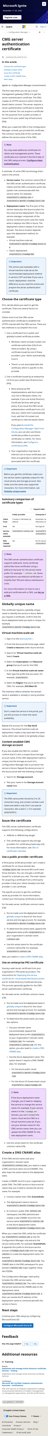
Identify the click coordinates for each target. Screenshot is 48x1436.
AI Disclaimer (7, 1422)
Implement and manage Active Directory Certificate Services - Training (24, 1369)
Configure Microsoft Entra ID (18, 1325)
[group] (24, 530)
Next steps (8, 79)
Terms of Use (32, 1429)
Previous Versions (23, 1422)
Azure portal (25, 638)
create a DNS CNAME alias (31, 956)
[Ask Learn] (40, 32)
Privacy (17, 1425)
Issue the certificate (12, 73)
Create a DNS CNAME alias (15, 76)
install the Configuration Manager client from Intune (27, 428)
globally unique (14, 916)
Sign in (43, 26)
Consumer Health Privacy (12, 1429)
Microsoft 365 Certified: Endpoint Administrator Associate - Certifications (22, 1384)
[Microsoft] (24, 26)
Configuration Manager (18, 32)
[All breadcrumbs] (4, 32)
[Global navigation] (2, 26)
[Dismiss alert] (44, 4)
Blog (35, 1422)
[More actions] (44, 32)
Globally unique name (13, 70)
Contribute (6, 1425)
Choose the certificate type (15, 66)
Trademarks (7, 1432)
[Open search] (36, 26)
